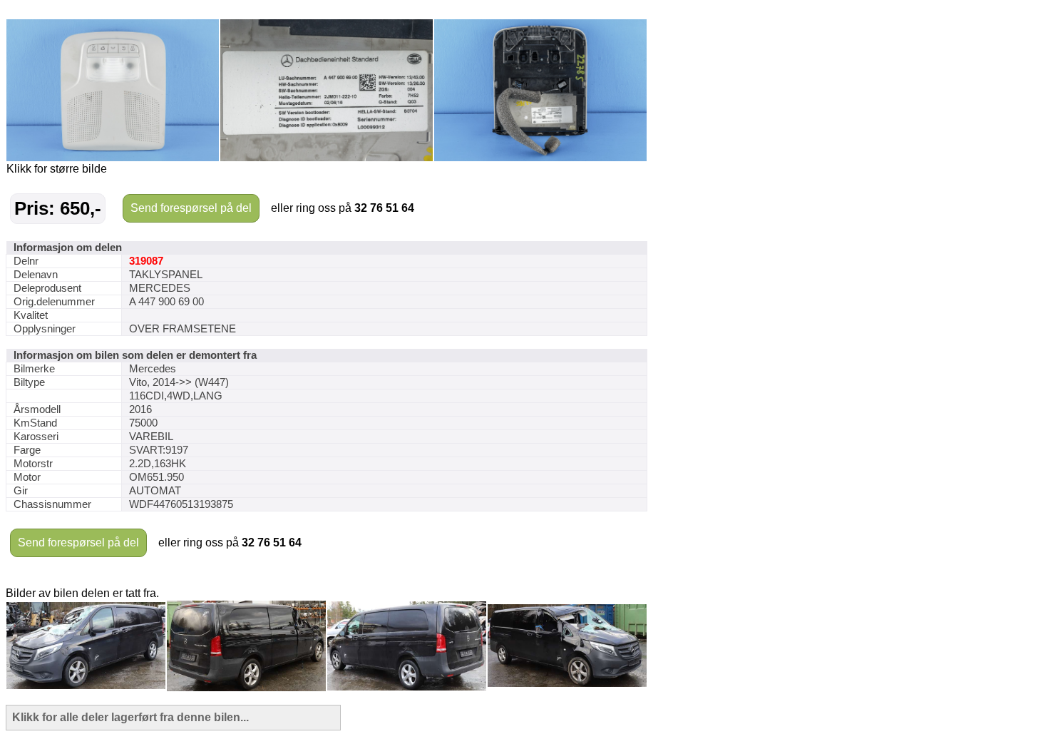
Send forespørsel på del (191, 208)
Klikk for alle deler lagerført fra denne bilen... (130, 717)
